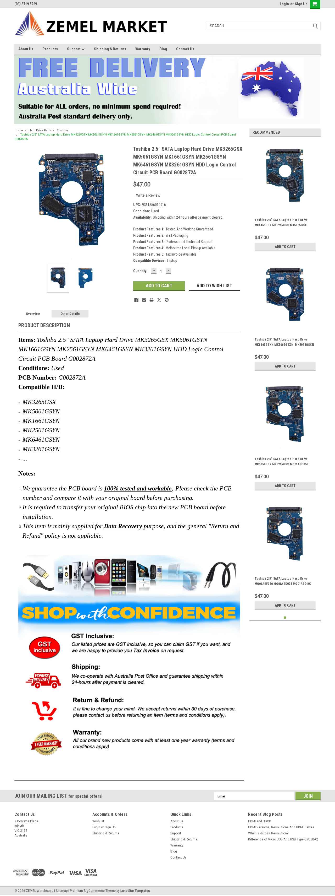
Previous (19, 202)
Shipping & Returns (110, 49)
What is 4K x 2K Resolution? (268, 833)
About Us (25, 49)
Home (18, 130)
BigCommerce (94, 891)
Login (284, 4)
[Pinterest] (167, 300)
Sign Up (301, 4)
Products (50, 49)
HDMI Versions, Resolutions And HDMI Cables (281, 827)
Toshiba (62, 130)
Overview (33, 314)
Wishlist (98, 821)
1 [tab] (285, 617)
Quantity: (140, 271)
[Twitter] (159, 300)
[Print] (151, 300)
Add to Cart (285, 247)
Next (124, 202)
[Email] (144, 300)
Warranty (142, 49)
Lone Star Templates (135, 891)
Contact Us (185, 49)
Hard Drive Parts (40, 130)
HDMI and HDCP (259, 821)
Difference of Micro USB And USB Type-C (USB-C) (283, 839)
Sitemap (62, 891)
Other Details (70, 314)
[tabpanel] (285, 197)
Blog (163, 49)
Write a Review (148, 195)
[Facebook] (136, 300)
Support (74, 49)
